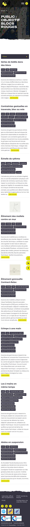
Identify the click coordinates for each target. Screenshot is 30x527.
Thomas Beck (12, 525)
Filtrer (4, 56)
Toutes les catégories (19, 523)
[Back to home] (4, 3)
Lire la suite (14, 98)
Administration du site (6, 523)
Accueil (3, 10)
